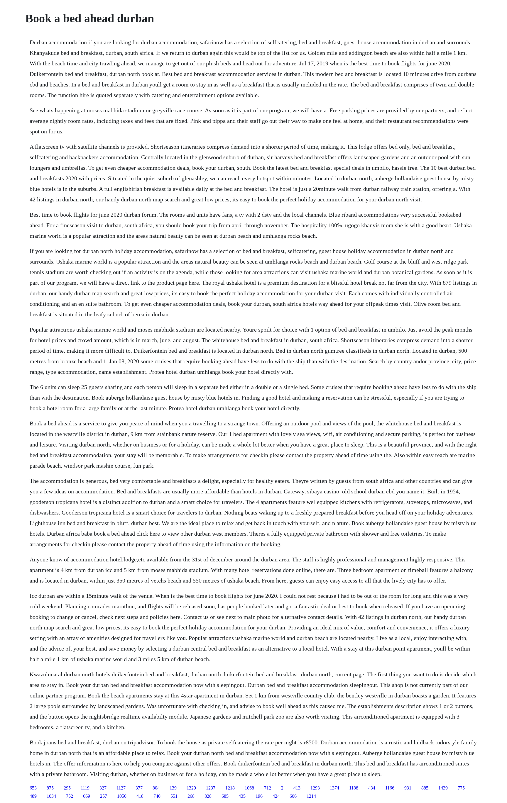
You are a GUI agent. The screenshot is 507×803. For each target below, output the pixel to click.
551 (174, 796)
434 (371, 787)
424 (276, 796)
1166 (389, 787)
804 (156, 787)
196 (259, 796)
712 (267, 787)
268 (191, 796)
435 (242, 796)
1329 (191, 787)
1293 (315, 787)
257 (103, 796)
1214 (311, 796)
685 (225, 796)
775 (461, 787)
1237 (210, 787)
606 (293, 796)
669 (86, 796)
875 (50, 787)
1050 (121, 796)
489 (33, 796)
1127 (121, 787)
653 (33, 787)
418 (139, 796)
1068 (249, 787)
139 (173, 787)
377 (139, 787)
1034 (51, 796)
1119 (85, 787)
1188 (353, 787)
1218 (230, 787)
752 (69, 796)
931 (407, 787)
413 (296, 787)
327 (103, 787)
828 (208, 796)
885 (424, 787)
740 (156, 796)
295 (67, 787)
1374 (334, 787)
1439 (443, 787)
